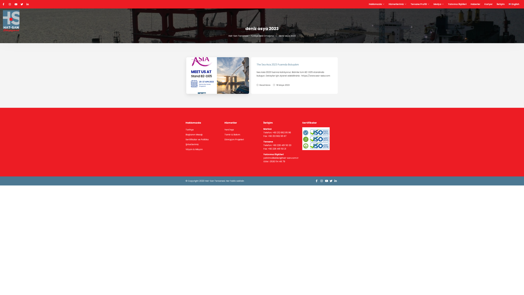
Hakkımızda (375, 4)
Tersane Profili (419, 4)
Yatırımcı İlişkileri (457, 4)
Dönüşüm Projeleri (234, 139)
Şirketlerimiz (192, 144)
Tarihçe (190, 129)
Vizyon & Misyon (194, 149)
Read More (265, 85)
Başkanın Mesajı (194, 134)
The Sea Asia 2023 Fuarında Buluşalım (278, 64)
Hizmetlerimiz (396, 4)
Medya (437, 4)
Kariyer (488, 4)
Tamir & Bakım (232, 134)
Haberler (475, 4)
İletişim (501, 4)
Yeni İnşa (229, 129)
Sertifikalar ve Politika (197, 139)
